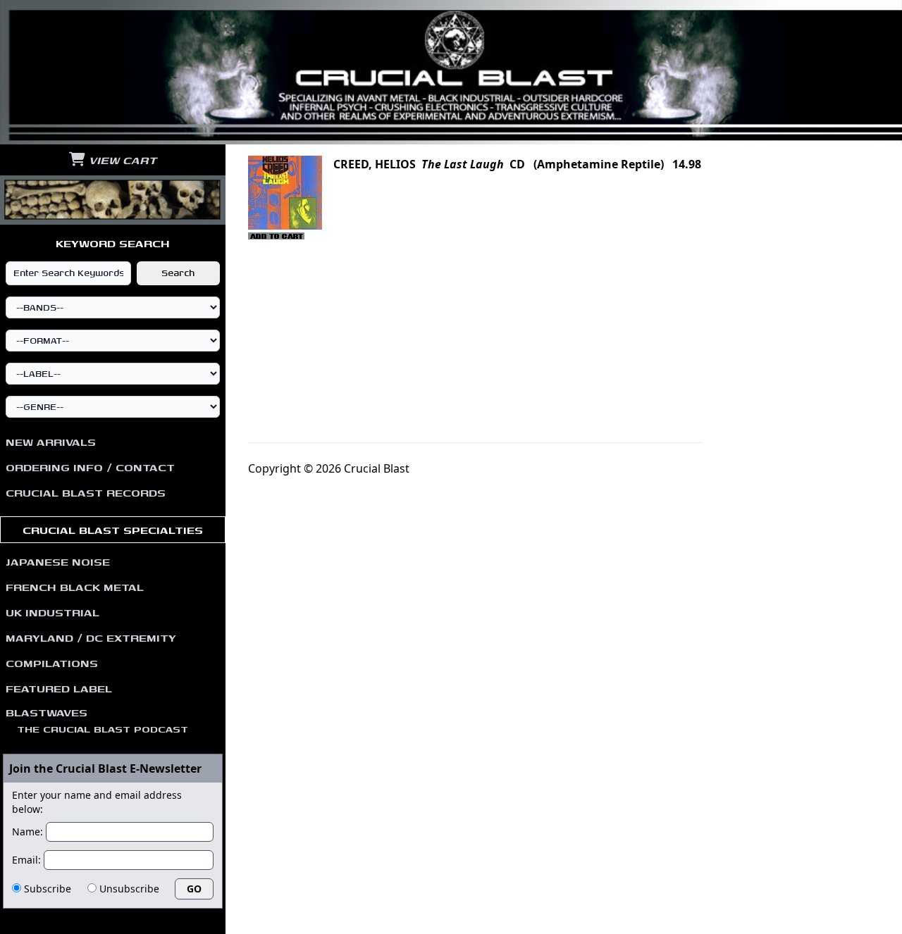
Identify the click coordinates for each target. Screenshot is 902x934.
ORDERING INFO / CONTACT (90, 467)
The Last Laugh (462, 164)
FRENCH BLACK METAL (75, 586)
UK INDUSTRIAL (52, 612)
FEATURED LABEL (59, 688)
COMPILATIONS (52, 662)
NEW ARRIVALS (51, 441)
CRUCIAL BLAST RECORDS (86, 492)
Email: (26, 859)
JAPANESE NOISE (58, 561)
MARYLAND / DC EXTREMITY (91, 637)
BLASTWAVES (97, 720)
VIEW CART (120, 159)
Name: (27, 831)
